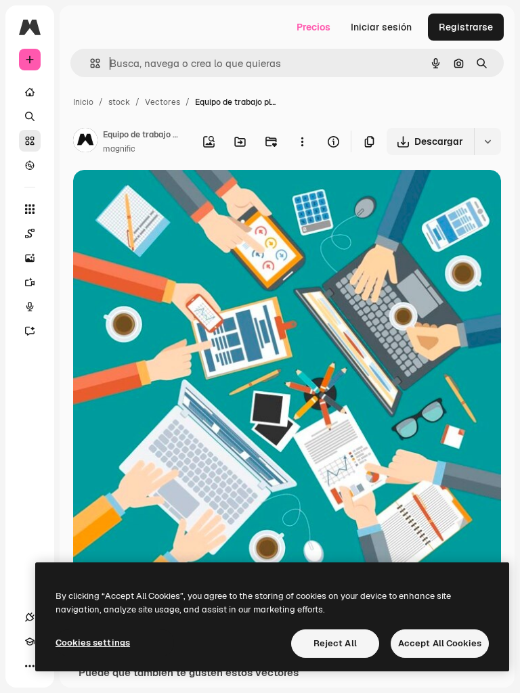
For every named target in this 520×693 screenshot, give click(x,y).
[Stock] (30, 141)
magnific (119, 148)
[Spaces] (30, 233)
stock (119, 102)
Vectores (162, 102)
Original (160, 195)
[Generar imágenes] (30, 258)
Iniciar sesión (381, 27)
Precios (313, 27)
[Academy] (30, 641)
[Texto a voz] (30, 306)
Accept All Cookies (439, 643)
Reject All (335, 643)
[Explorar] (30, 165)
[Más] (30, 666)
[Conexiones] (30, 617)
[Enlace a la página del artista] (85, 142)
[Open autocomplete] (89, 63)
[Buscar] (30, 116)
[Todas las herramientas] (30, 209)
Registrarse (466, 27)
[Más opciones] (302, 141)
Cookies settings (93, 642)
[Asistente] (30, 331)
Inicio (83, 102)
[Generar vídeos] (30, 282)
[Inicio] (30, 92)
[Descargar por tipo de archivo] (487, 141)
